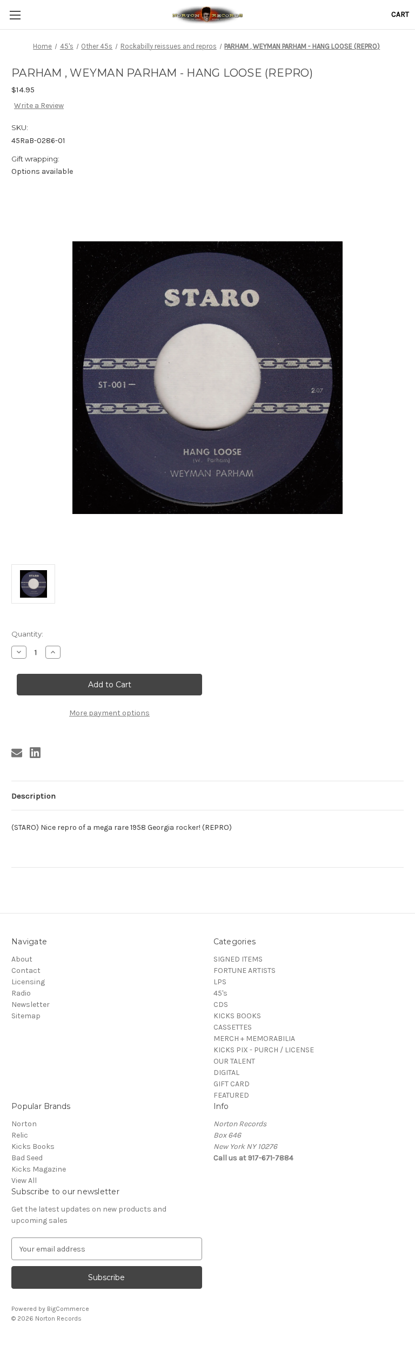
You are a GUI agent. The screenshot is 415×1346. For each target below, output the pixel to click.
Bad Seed (27, 1157)
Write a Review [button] (39, 105)
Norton (24, 1123)
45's (220, 993)
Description (33, 796)
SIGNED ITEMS (238, 959)
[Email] (16, 752)
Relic (19, 1135)
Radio (21, 993)
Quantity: (27, 634)
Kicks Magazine (38, 1169)
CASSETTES (232, 1027)
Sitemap (26, 1015)
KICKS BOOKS (237, 1015)
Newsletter (30, 1004)
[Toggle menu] (15, 15)
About (21, 959)
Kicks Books (33, 1146)
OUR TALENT (234, 1061)
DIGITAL (226, 1072)
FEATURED (231, 1095)
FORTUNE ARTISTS (244, 970)
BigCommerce (68, 1309)
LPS (219, 981)
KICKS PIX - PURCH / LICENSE (263, 1049)
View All (24, 1180)
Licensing (28, 981)
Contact (26, 970)
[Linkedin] (35, 752)
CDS (220, 1004)
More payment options (109, 713)
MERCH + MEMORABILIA (254, 1038)
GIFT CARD (231, 1083)
